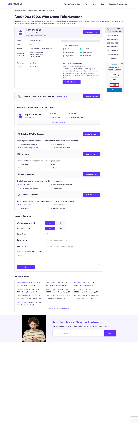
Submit (25, 267)
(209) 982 (41, 10)
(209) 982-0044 (112, 39)
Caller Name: (22, 240)
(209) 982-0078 (112, 54)
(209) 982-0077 (112, 50)
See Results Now (57, 122)
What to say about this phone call (30, 251)
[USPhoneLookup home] (15, 4)
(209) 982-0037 (112, 35)
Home (16, 10)
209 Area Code (32, 10)
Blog (102, 4)
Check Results (90, 32)
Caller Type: (21, 234)
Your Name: (21, 246)
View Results (90, 154)
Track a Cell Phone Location (118, 4)
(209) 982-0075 (112, 47)
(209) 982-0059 (112, 43)
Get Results (90, 194)
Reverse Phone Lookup (72, 4)
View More (114, 58)
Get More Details (70, 82)
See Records (90, 174)
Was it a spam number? (26, 223)
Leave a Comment (91, 96)
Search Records (90, 134)
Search (114, 90)
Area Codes (22, 10)
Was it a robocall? (24, 228)
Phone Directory (90, 4)
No (61, 223)
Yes (50, 223)
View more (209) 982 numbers (59, 309)
